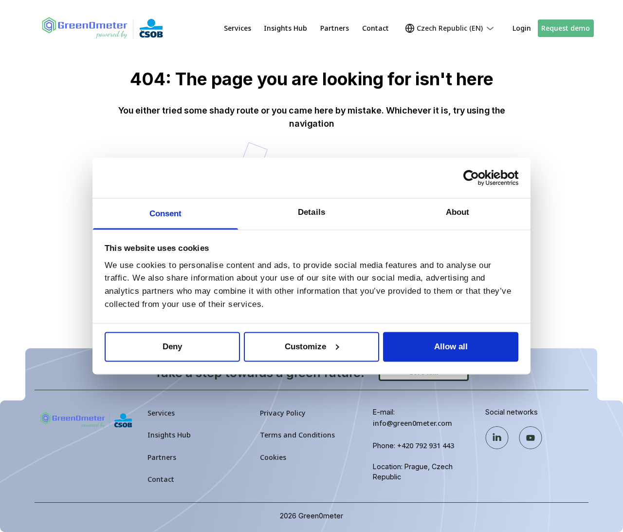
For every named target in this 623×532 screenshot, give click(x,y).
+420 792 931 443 (425, 445)
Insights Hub (285, 28)
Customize (305, 346)
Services (237, 28)
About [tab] (458, 212)
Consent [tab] (165, 213)
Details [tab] (311, 212)
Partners (334, 28)
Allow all (451, 346)
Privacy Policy (283, 413)
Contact (375, 28)
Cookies (273, 457)
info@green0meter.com (412, 423)
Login (522, 28)
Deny (172, 346)
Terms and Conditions (297, 434)
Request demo (565, 28)
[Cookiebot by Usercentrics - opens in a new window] (475, 178)
